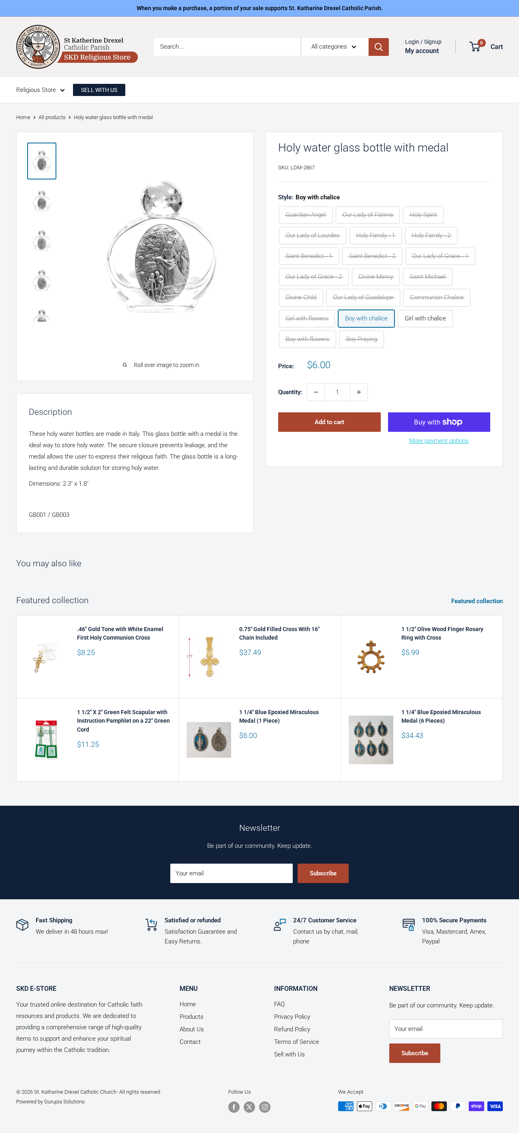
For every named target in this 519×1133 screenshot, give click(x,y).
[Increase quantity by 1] (358, 392)
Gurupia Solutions (64, 1102)
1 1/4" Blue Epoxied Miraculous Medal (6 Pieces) (441, 716)
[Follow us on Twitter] (249, 1107)
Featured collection (477, 601)
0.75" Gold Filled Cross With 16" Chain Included (279, 633)
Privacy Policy (292, 1016)
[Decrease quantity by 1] (315, 392)
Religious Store (36, 90)
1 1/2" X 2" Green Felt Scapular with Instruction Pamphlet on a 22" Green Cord (123, 721)
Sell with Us (289, 1054)
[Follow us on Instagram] (264, 1107)
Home (23, 117)
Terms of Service (296, 1042)
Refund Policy (292, 1029)
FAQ (279, 1004)
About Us (192, 1029)
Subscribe (323, 873)
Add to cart (329, 422)
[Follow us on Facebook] (234, 1107)
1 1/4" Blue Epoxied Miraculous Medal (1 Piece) (279, 716)
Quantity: (290, 392)
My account (422, 51)
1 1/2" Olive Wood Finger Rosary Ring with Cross (442, 633)
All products (52, 117)
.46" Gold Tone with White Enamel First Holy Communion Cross (120, 633)
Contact (190, 1042)
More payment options (439, 440)
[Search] (379, 47)
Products (192, 1016)
